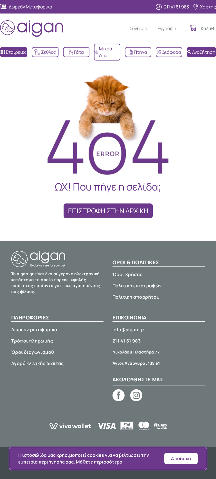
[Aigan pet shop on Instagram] (136, 395)
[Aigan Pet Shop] (31, 28)
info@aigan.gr (128, 329)
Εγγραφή (167, 28)
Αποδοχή (181, 458)
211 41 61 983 (126, 341)
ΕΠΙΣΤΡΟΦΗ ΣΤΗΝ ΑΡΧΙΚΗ (108, 210)
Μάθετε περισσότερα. (100, 462)
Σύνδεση (138, 28)
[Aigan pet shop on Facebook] (118, 395)
